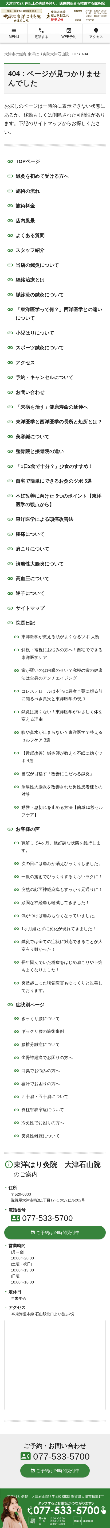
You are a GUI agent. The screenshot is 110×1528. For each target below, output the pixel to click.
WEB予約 (68, 33)
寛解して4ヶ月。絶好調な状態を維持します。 (61, 847)
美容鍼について (32, 436)
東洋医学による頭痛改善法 (44, 519)
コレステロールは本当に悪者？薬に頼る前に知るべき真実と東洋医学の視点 (62, 695)
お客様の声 (28, 829)
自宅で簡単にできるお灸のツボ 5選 (54, 481)
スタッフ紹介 (30, 250)
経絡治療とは (30, 279)
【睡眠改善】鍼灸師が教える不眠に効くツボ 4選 (62, 757)
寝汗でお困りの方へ (40, 1083)
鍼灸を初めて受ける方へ (42, 176)
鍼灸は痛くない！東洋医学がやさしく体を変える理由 (62, 715)
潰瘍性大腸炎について (40, 564)
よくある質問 (30, 235)
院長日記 (25, 623)
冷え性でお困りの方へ (42, 1122)
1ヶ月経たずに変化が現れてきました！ (58, 928)
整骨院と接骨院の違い (40, 451)
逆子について (30, 593)
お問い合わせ (30, 392)
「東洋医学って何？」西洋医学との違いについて (59, 314)
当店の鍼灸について (37, 265)
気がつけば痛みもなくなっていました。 (59, 915)
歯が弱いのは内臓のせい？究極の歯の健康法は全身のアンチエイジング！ (62, 674)
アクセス (96, 33)
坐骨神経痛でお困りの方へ (47, 1057)
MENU (14, 33)
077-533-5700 (42, 1218)
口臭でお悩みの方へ (40, 1070)
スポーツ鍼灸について (40, 347)
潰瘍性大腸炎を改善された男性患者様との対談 (62, 791)
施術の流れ (28, 191)
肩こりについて (32, 549)
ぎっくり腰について (40, 1018)
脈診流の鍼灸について (40, 294)
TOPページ (28, 161)
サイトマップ (30, 608)
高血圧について (32, 578)
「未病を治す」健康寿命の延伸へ (52, 407)
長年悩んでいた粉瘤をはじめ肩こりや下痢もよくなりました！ (62, 966)
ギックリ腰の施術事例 (42, 1031)
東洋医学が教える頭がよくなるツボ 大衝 (60, 636)
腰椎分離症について (40, 1044)
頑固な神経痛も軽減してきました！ (55, 902)
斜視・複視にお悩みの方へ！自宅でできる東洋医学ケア (62, 653)
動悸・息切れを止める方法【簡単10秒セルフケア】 (62, 811)
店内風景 (25, 220)
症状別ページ (30, 1004)
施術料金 (25, 205)
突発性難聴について (40, 1136)
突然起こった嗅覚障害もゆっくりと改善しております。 (62, 987)
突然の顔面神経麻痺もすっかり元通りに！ (62, 889)
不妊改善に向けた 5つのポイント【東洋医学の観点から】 (58, 500)
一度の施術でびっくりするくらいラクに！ (62, 876)
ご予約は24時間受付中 (55, 1232)
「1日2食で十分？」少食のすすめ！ (54, 466)
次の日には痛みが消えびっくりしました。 (62, 863)
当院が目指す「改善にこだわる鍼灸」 (57, 773)
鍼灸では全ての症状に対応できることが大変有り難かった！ (62, 945)
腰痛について (30, 534)
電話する (41, 33)
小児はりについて (35, 333)
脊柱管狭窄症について (42, 1109)
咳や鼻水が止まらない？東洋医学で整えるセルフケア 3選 (62, 736)
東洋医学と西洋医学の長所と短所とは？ (59, 421)
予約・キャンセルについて (44, 377)
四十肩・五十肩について (44, 1096)
